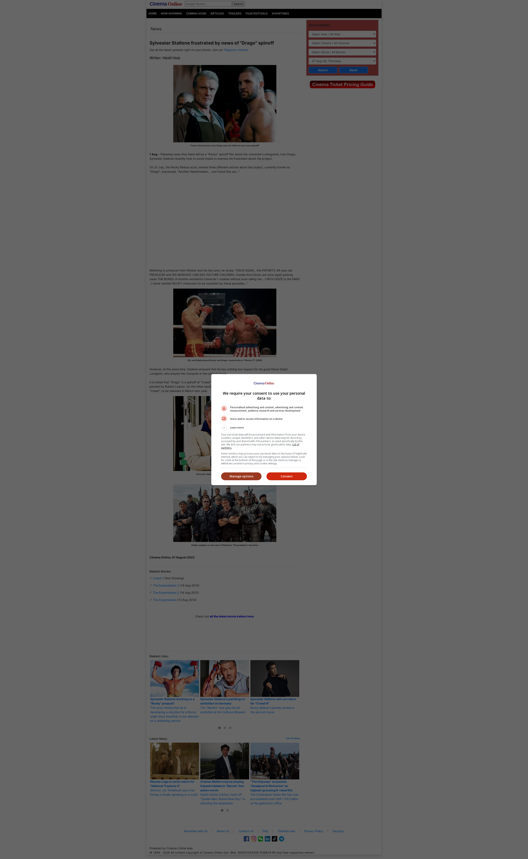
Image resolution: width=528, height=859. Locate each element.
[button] (264, 428)
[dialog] (264, 429)
